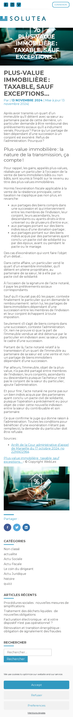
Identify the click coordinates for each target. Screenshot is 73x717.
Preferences (36, 705)
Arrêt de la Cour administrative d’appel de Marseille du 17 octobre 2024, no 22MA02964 (40, 448)
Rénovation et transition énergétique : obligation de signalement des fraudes (32, 629)
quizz (8, 583)
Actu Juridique (15, 574)
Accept (36, 685)
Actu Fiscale (13, 564)
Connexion (60, 4)
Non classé (12, 549)
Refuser (36, 695)
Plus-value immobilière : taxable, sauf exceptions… (31, 459)
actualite (10, 554)
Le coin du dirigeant (19, 569)
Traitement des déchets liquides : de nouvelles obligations (31, 612)
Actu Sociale (13, 559)
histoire (9, 579)
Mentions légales (36, 713)
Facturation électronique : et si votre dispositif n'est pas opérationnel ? (31, 621)
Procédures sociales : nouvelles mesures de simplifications (36, 604)
